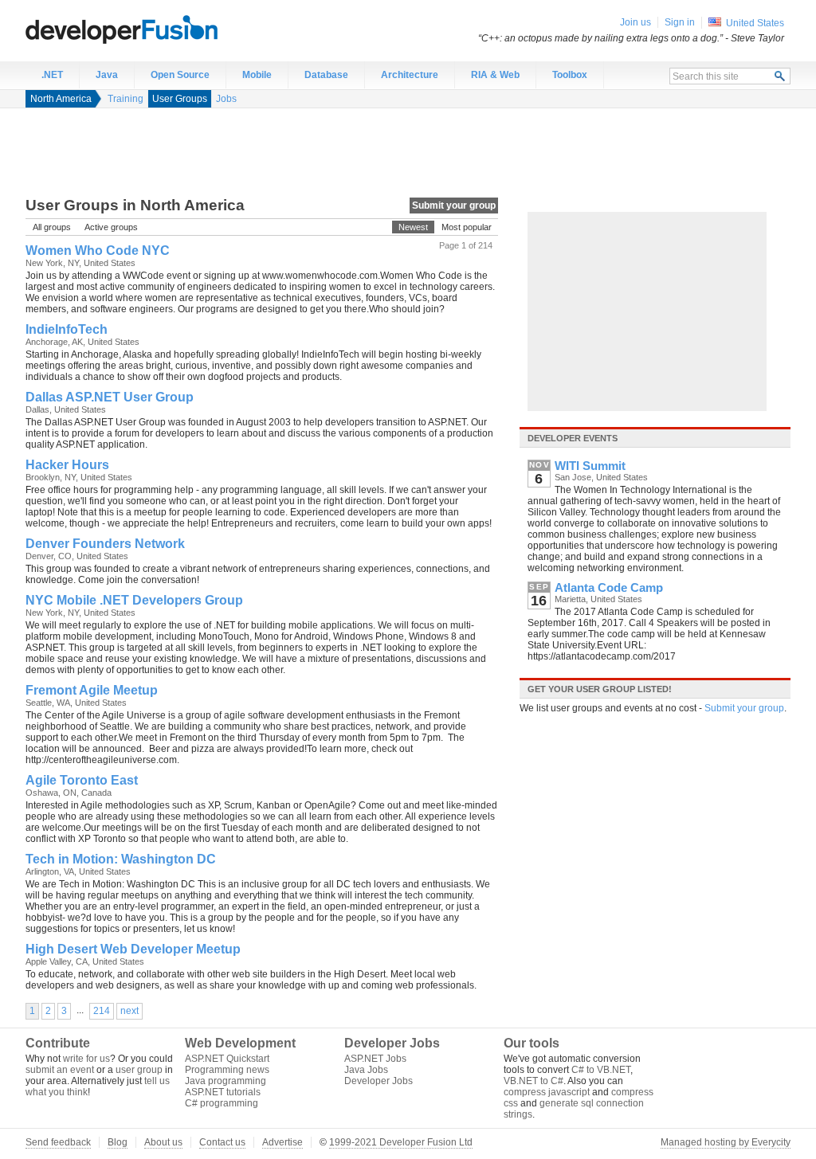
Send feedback (58, 1142)
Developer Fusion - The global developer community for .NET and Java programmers (161, 28)
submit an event (60, 1069)
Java (107, 74)
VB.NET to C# (533, 1081)
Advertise (282, 1142)
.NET (52, 74)
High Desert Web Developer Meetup (133, 949)
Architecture (409, 74)
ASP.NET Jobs (375, 1058)
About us (163, 1142)
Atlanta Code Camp (609, 587)
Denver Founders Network (105, 543)
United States (755, 23)
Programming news (227, 1069)
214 (101, 1010)
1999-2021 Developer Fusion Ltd (401, 1142)
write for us (86, 1058)
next (129, 1010)
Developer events (573, 438)
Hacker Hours (67, 465)
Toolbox (569, 74)
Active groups (111, 227)
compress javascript (547, 1092)
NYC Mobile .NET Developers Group (134, 600)
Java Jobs (366, 1069)
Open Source (180, 74)
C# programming (221, 1103)
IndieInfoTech (67, 329)
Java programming (225, 1081)
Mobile (257, 74)
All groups (52, 227)
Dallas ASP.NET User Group (110, 397)
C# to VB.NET (600, 1069)
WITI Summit (590, 466)
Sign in (680, 22)
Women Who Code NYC (98, 250)
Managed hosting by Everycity (725, 1142)
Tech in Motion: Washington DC (121, 859)
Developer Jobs (378, 1081)
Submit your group (454, 205)
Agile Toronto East (82, 780)
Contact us (222, 1142)
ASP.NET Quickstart (227, 1058)
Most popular (466, 227)
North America (61, 98)
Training (125, 98)
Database (326, 74)
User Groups (179, 98)
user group (139, 1069)
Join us (635, 22)
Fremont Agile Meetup (92, 690)
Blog (118, 1142)
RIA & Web (495, 74)
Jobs (226, 98)
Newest (413, 227)
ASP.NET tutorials (223, 1092)
